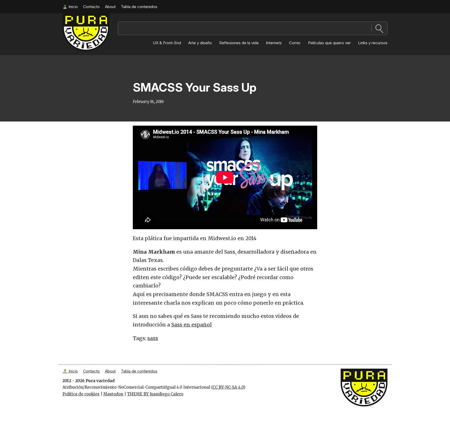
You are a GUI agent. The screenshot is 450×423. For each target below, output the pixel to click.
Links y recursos (373, 42)
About (110, 6)
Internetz (274, 42)
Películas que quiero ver (329, 42)
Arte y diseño (200, 42)
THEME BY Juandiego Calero (155, 394)
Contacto (91, 6)
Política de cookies (81, 394)
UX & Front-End (167, 42)
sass (152, 338)
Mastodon (113, 394)
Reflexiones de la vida (239, 42)
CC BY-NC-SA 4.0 (228, 387)
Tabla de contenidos (139, 6)
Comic (295, 42)
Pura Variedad (76, 15)
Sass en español (191, 325)
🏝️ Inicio (70, 6)
